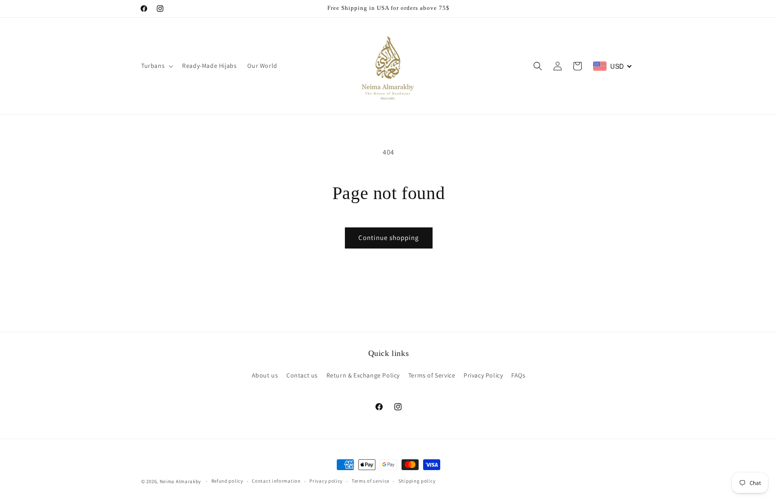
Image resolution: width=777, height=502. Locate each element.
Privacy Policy (483, 375)
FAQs (518, 375)
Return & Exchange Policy (363, 375)
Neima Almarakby (181, 481)
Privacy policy (326, 481)
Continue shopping (388, 237)
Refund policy (227, 481)
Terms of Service (431, 375)
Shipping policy (417, 481)
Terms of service (370, 481)
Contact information (276, 481)
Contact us (302, 375)
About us (265, 375)
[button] (156, 65)
